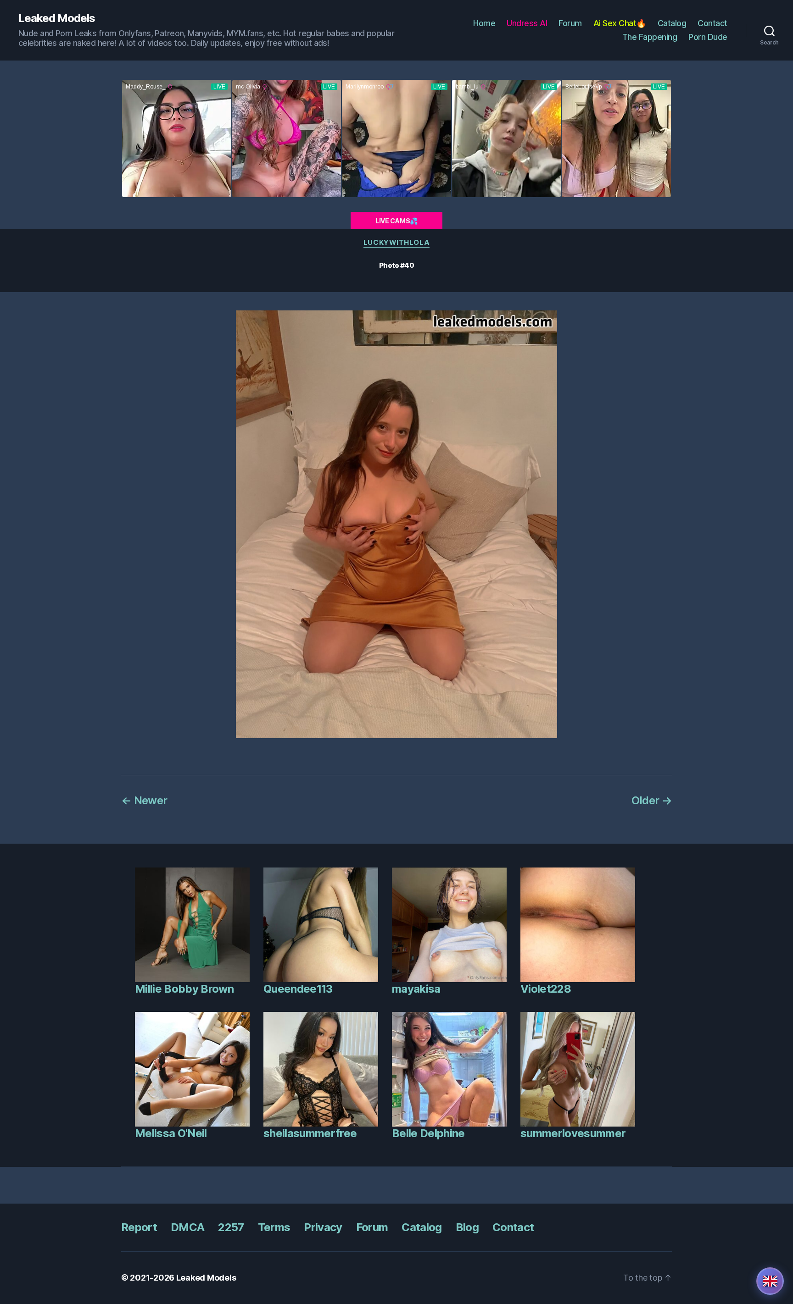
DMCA (187, 1227)
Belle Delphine (428, 1133)
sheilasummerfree (310, 1133)
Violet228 (545, 988)
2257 (231, 1227)
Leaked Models (56, 18)
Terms (274, 1227)
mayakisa (416, 988)
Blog (467, 1227)
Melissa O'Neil (171, 1133)
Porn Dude (707, 37)
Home (484, 23)
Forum (570, 23)
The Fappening (649, 37)
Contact (712, 23)
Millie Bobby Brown (184, 988)
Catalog (672, 23)
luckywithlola (396, 242)
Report (139, 1227)
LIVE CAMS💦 (396, 221)
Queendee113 (298, 988)
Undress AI (527, 23)
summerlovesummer (572, 1133)
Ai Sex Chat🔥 (619, 23)
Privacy (323, 1227)
